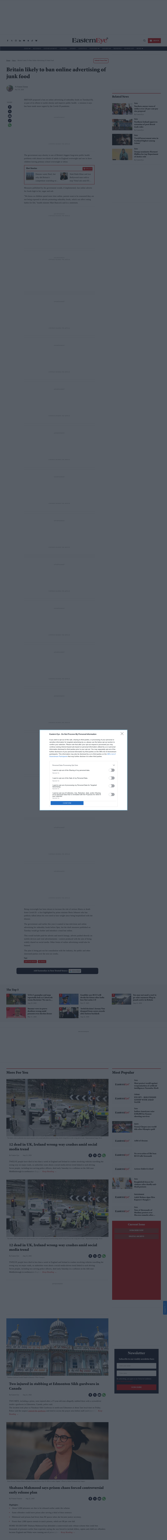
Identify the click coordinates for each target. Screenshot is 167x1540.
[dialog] (83, 770)
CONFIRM (67, 803)
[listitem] (83, 765)
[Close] (123, 734)
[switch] (112, 770)
